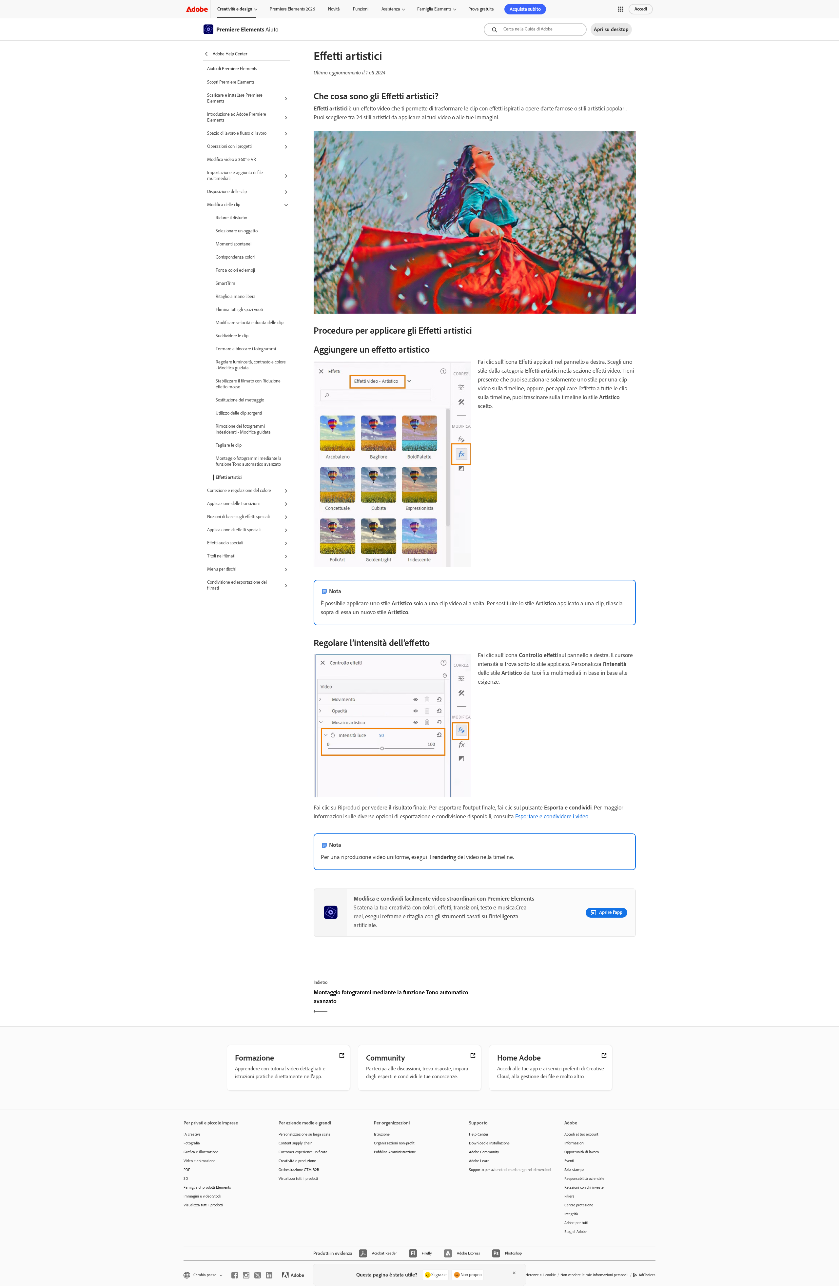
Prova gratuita (481, 9)
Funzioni (360, 9)
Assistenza (390, 9)
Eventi (569, 1161)
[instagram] (246, 1275)
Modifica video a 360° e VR (231, 159)
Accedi (640, 9)
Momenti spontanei (233, 244)
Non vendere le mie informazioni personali (594, 1275)
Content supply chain (295, 1143)
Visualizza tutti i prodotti (203, 1205)
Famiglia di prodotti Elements (207, 1187)
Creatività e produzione (297, 1161)
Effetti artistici (229, 477)
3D (186, 1178)
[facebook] (234, 1275)
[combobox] (535, 29)
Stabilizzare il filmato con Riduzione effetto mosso (248, 384)
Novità (334, 9)
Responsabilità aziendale (584, 1178)
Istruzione (382, 1134)
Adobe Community (484, 1152)
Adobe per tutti (576, 1222)
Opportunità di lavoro (581, 1152)
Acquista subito (525, 9)
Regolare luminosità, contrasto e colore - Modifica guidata (251, 365)
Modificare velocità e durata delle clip (249, 322)
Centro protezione (578, 1205)
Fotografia (192, 1143)
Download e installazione (489, 1143)
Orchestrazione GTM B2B (299, 1169)
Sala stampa (574, 1169)
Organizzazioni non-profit (394, 1143)
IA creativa (192, 1134)
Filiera (569, 1196)
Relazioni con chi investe (584, 1187)
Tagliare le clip (229, 445)
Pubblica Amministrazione (395, 1152)
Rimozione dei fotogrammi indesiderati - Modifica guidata (243, 429)
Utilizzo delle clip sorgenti (239, 413)
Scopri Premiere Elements (230, 82)
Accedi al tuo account (581, 1134)
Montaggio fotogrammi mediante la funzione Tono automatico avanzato (249, 461)
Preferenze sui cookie (539, 1275)
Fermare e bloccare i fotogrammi (246, 349)
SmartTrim (225, 283)
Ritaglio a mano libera (236, 296)
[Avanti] (556, 1002)
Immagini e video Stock (202, 1196)
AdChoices (647, 1275)
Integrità (571, 1214)
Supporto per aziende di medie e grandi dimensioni (506, 1169)
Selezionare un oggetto (237, 231)
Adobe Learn (479, 1161)
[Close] (514, 1273)
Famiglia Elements (434, 9)
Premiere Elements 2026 (292, 9)
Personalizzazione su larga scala (304, 1134)
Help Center (478, 1134)
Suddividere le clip (232, 336)
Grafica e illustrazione (201, 1152)
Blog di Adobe (575, 1231)
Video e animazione (199, 1161)
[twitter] (257, 1275)
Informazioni (574, 1143)
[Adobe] (197, 9)
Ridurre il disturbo (231, 218)
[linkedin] (269, 1275)
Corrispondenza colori (235, 257)
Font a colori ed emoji (235, 270)
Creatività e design (234, 9)
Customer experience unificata (303, 1152)
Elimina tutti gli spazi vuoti (239, 309)
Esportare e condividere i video (551, 816)
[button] (620, 9)
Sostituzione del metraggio (240, 400)
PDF (187, 1169)
